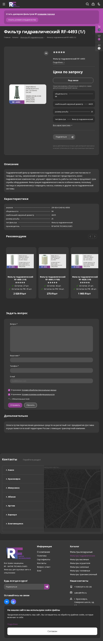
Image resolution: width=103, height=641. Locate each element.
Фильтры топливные (80, 570)
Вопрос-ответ (43, 567)
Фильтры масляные (79, 559)
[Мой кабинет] (93, 4)
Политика (41, 555)
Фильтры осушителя (80, 563)
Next (95, 236)
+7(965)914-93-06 (83, 586)
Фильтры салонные (79, 567)
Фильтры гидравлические (82, 555)
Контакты (41, 563)
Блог (39, 570)
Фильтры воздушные (81, 551)
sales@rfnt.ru (80, 592)
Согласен (52, 631)
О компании (43, 551)
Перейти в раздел (32, 459)
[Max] (13, 601)
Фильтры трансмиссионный (83, 574)
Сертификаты (43, 559)
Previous (90, 236)
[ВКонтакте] (6, 601)
